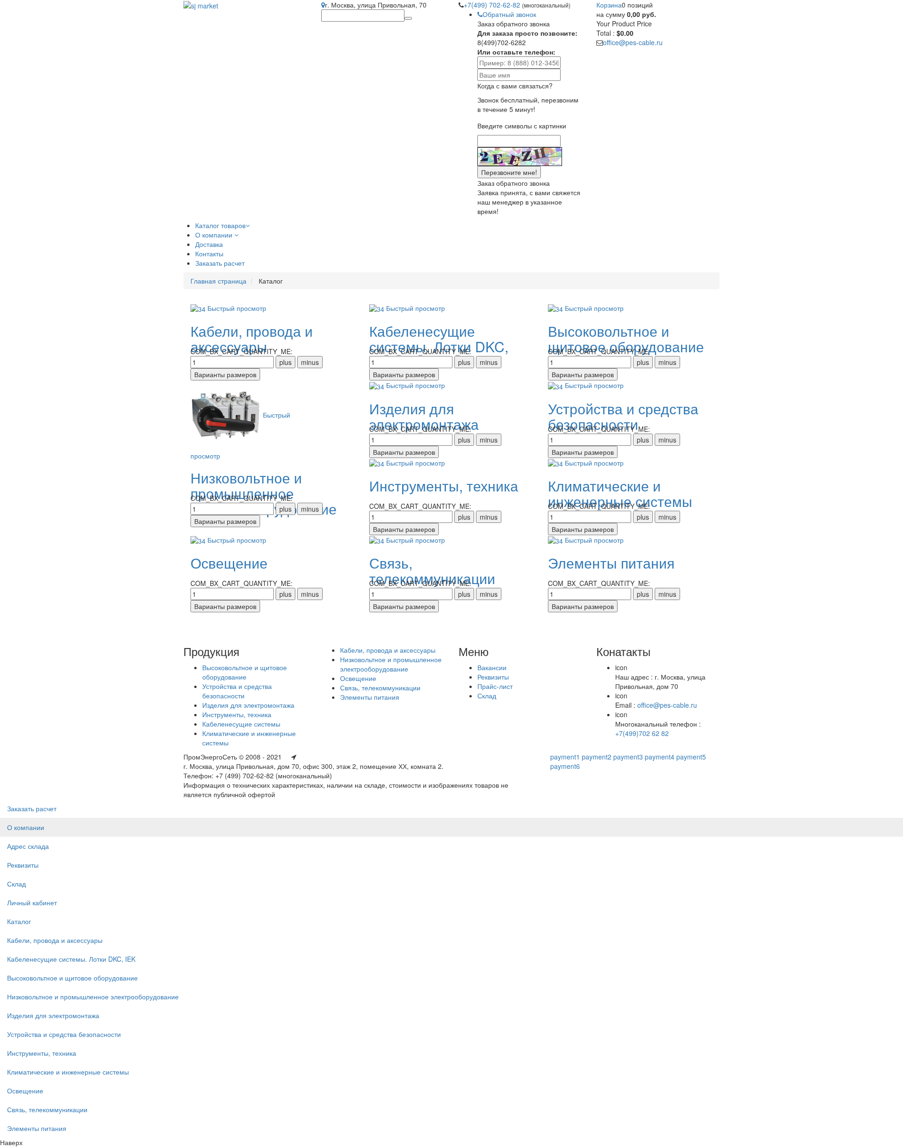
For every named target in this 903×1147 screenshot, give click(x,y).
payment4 (659, 756)
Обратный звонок (509, 14)
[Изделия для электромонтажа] (377, 385)
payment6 (565, 766)
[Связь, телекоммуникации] (377, 540)
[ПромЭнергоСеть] (200, 4)
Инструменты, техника (443, 485)
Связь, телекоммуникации (432, 570)
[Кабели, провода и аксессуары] (198, 308)
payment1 (565, 756)
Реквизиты (493, 676)
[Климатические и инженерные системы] (556, 462)
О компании (25, 827)
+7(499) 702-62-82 (493, 4)
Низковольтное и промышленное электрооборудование (391, 664)
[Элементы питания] (556, 540)
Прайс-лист (495, 686)
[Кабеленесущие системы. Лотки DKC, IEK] (377, 308)
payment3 (628, 756)
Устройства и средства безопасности (623, 416)
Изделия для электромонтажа (424, 416)
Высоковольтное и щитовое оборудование (626, 338)
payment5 (691, 756)
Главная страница (218, 280)
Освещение (229, 563)
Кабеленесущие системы (241, 723)
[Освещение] (198, 540)
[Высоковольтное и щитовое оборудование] (556, 308)
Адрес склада (28, 846)
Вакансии (492, 667)
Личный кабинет (32, 902)
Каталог (19, 921)
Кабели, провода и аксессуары (251, 338)
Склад (486, 695)
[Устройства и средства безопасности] (556, 385)
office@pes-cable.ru (633, 42)
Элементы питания (611, 563)
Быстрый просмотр (236, 308)
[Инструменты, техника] (377, 462)
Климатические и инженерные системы (620, 493)
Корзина (609, 4)
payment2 (596, 756)
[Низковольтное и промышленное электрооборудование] (226, 414)
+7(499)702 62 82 (642, 733)
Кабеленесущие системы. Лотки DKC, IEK (71, 959)
